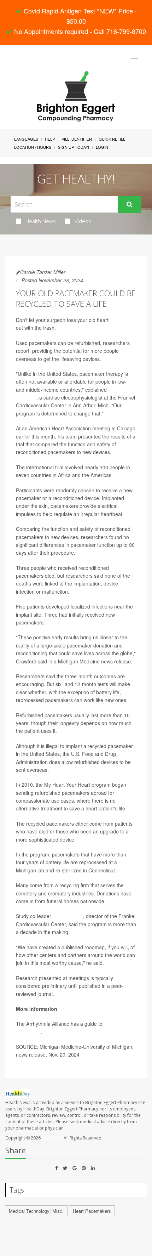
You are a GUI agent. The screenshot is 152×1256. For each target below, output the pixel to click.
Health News (40, 221)
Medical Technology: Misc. (36, 1210)
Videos (83, 221)
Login (102, 147)
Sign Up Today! (73, 147)
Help (50, 139)
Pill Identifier (77, 139)
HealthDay (52, 1138)
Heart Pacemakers (92, 1210)
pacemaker (122, 319)
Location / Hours (32, 147)
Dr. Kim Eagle (68, 916)
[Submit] (129, 204)
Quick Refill (112, 139)
